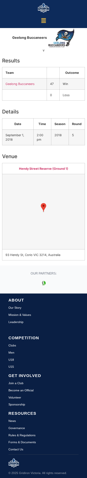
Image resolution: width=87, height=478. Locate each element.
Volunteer (14, 397)
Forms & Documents (22, 442)
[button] (43, 20)
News (12, 421)
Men (11, 352)
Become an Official (21, 390)
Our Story (14, 307)
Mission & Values (19, 314)
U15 (11, 366)
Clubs (12, 345)
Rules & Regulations (21, 435)
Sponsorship (16, 404)
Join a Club (15, 383)
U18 (11, 359)
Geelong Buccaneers (20, 84)
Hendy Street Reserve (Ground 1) (43, 168)
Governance (16, 428)
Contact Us (15, 449)
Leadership (15, 322)
